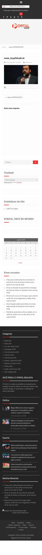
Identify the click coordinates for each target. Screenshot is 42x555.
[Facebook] (3, 17)
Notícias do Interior (10, 363)
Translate (18, 182)
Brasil (6, 344)
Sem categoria (9, 372)
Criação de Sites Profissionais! (20, 512)
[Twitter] (7, 17)
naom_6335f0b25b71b (15, 97)
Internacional (8, 358)
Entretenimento (9, 352)
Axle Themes (27, 538)
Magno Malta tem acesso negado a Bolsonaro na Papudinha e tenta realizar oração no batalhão (23, 410)
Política (6, 366)
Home (13, 522)
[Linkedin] (10, 17)
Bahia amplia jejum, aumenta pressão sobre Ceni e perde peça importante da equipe (24, 447)
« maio (20, 263)
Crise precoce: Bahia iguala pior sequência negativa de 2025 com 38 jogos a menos (23, 457)
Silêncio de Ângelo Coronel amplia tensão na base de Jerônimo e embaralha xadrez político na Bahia (23, 423)
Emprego (33, 527)
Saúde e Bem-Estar (10, 369)
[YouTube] (14, 17)
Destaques (8, 349)
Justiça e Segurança (10, 360)
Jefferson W (28, 62)
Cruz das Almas (9, 346)
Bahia (6, 341)
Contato (21, 529)
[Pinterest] (21, 17)
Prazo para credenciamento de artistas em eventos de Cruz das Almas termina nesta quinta (20, 282)
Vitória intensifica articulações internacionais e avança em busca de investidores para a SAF (23, 466)
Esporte (7, 355)
